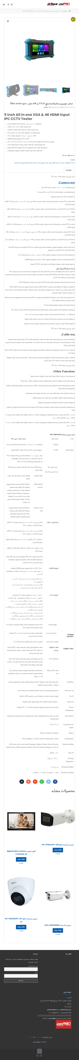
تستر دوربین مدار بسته (40, 163)
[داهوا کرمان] (58, 4)
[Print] (21, 781)
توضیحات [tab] (68, 170)
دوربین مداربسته (19, 163)
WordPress (38, 1037)
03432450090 (65, 1010)
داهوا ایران (52, 1018)
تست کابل (56, 163)
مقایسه (72, 160)
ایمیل (36, 973)
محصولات (64, 11)
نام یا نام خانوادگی (33, 966)
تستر (50, 163)
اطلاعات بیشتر (58, 850)
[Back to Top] (39, 1051)
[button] (8, 21)
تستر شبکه (29, 163)
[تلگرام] (8, 4)
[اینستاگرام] (11, 4)
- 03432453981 (53, 1010)
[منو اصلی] (4, 4)
